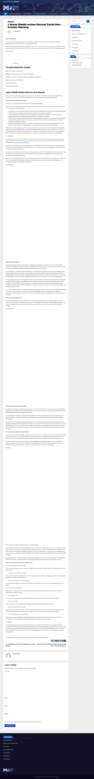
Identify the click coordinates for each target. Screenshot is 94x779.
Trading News (64, 13)
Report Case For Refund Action (79, 34)
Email (6, 705)
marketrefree (17, 31)
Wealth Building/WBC (76, 65)
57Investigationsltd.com (59, 48)
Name (6, 697)
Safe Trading (27, 13)
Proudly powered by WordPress (41, 776)
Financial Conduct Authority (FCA (21, 142)
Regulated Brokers (15, 13)
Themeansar (56, 776)
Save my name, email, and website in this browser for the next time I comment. (23, 721)
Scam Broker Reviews (40, 13)
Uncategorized (11, 21)
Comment (7, 671)
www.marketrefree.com (43, 637)
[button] (89, 13)
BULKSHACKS (75, 60)
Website (6, 713)
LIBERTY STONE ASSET (77, 62)
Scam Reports (53, 13)
